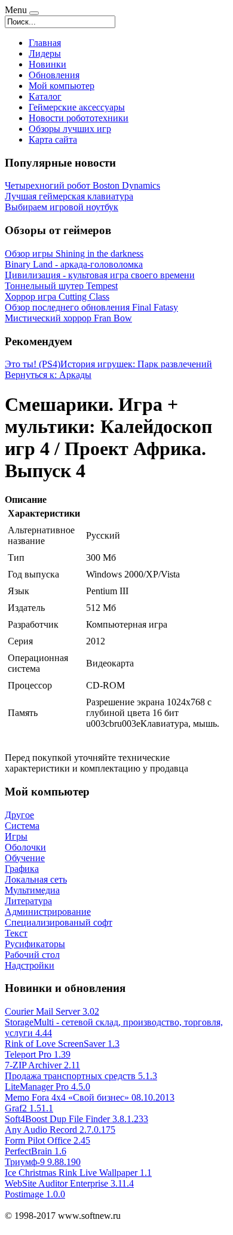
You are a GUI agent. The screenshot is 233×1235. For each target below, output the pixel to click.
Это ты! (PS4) (32, 364)
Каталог (45, 96)
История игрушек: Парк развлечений (136, 364)
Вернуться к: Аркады (48, 375)
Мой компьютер (61, 86)
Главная (45, 43)
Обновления (54, 75)
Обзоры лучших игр (70, 129)
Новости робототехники (78, 118)
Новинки (47, 64)
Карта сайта (53, 139)
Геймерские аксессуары (77, 107)
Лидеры (45, 53)
